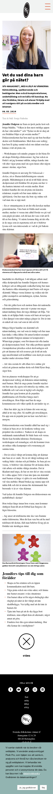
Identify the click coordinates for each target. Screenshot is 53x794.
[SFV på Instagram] (35, 689)
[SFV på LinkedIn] (42, 689)
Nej (43, 787)
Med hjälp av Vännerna (34, 86)
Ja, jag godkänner (27, 787)
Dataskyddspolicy (26, 698)
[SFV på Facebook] (10, 689)
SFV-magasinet (11, 86)
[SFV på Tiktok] (26, 689)
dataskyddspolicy (31, 773)
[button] (48, 6)
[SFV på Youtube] (18, 689)
